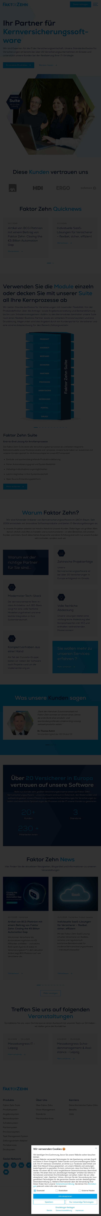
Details (49, 1210)
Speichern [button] (49, 1202)
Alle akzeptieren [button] (65, 1196)
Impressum (80, 1210)
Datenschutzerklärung (65, 1184)
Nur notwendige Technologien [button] (81, 1202)
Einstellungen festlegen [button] (65, 1207)
